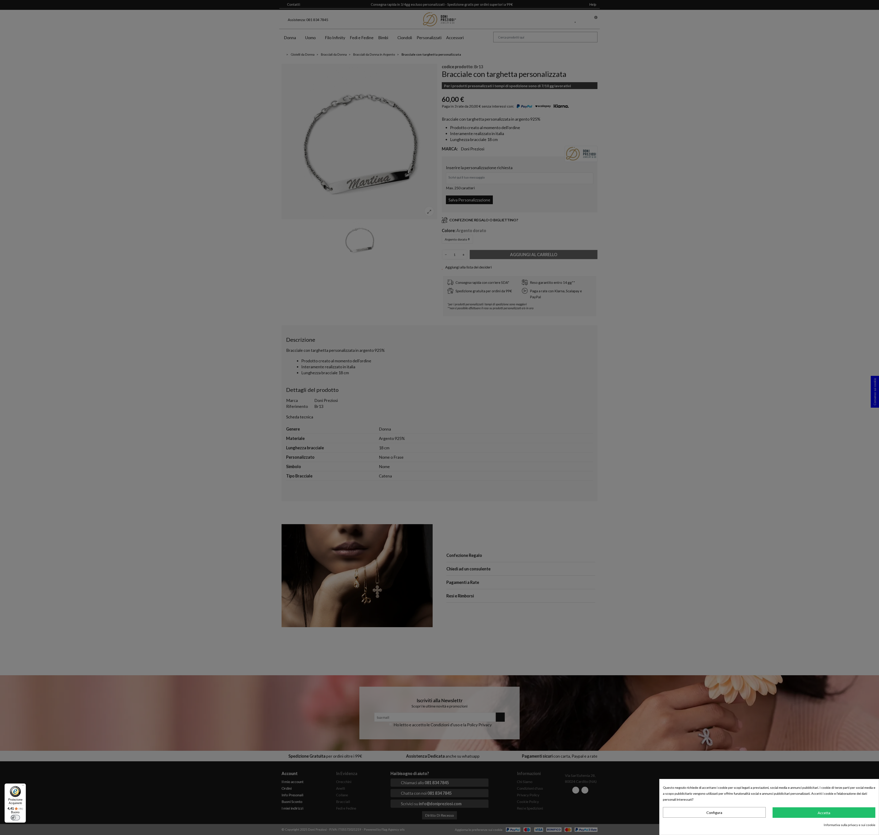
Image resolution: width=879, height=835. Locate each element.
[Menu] (23, 786)
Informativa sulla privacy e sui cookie (849, 825)
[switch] (15, 817)
